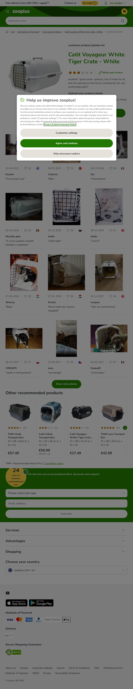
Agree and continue (67, 143)
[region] (66, 127)
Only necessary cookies (66, 153)
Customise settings (66, 133)
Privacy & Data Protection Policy (60, 124)
